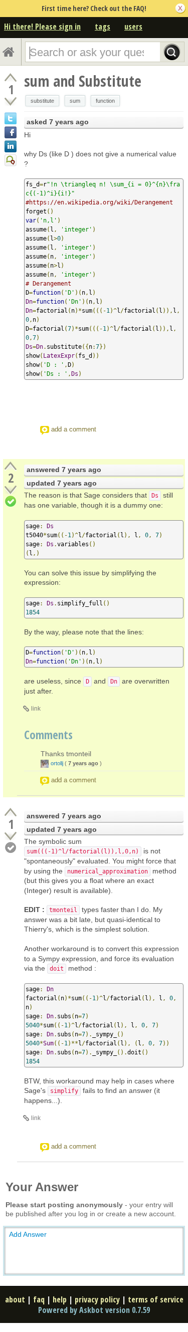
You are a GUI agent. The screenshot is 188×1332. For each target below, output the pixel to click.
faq (39, 1299)
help (60, 1299)
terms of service (155, 1299)
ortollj (57, 763)
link (36, 708)
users (133, 26)
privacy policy (97, 1299)
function (105, 101)
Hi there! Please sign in (42, 26)
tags (102, 26)
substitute (42, 101)
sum (75, 101)
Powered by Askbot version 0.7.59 (94, 1309)
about (15, 1299)
